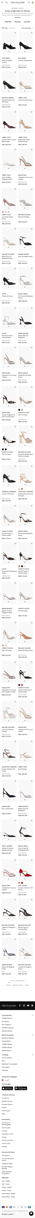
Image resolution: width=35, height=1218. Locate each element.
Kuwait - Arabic (6, 1190)
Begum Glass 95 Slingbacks (23, 809)
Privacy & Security (7, 1140)
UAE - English (6, 1181)
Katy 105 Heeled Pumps (25, 256)
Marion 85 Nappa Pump (25, 650)
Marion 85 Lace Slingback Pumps (7, 257)
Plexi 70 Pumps (23, 415)
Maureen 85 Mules (23, 217)
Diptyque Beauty (7, 1031)
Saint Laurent (7, 846)
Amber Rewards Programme (7, 1172)
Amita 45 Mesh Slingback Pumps (7, 178)
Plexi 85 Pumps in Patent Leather (7, 534)
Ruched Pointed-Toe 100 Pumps (8, 101)
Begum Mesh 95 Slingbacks (23, 336)
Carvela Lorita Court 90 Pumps (25, 888)
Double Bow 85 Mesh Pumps (24, 376)
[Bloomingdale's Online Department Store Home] (17, 2)
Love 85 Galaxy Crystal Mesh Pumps (9, 140)
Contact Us (5, 1098)
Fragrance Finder (7, 1163)
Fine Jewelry (6, 1067)
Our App (4, 1131)
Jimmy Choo (22, 98)
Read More (18, 17)
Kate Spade (6, 58)
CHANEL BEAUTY (7, 1018)
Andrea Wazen (23, 254)
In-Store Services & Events (8, 1159)
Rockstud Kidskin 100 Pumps (8, 770)
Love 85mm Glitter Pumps (7, 218)
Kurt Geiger (22, 885)
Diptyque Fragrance (8, 1038)
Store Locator (6, 1127)
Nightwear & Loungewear (9, 1064)
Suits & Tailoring (7, 1057)
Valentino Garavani (25, 491)
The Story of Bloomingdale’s (6, 1123)
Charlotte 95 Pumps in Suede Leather (25, 691)
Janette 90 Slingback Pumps (24, 968)
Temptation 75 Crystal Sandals (9, 888)
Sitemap (4, 1146)
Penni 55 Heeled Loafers (7, 61)
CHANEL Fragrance (8, 1028)
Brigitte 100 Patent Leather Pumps (24, 140)
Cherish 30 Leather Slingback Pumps (7, 849)
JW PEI (4, 294)
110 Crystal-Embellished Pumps (25, 534)
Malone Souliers (24, 214)
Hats (3, 1061)
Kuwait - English (7, 1187)
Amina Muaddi (23, 333)
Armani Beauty (6, 1041)
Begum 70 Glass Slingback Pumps (7, 611)
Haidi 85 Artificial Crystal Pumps (7, 336)
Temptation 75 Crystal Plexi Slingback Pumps (9, 691)
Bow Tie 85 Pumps (7, 808)
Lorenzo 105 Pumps (8, 494)
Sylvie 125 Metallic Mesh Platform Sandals (25, 455)
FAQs (3, 1114)
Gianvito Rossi (23, 412)
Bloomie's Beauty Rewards (7, 1167)
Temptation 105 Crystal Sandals (25, 178)
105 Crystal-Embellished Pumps (25, 297)
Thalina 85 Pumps (7, 296)
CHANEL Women (7, 1047)
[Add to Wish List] (15, 33)
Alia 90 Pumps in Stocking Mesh (23, 928)
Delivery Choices (7, 1101)
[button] (8, 51)
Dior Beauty (5, 1021)
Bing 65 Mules (22, 769)
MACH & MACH (23, 294)
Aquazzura (22, 175)
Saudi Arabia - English (8, 1193)
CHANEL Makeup (7, 1044)
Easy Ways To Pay (7, 1134)
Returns (4, 1107)
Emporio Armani (8, 98)
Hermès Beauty (6, 1050)
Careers (4, 1137)
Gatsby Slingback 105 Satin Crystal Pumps (8, 415)
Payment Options (7, 1104)
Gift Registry (6, 1155)
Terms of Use (6, 1143)
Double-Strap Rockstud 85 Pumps (25, 495)
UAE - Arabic (6, 1184)
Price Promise (6, 1110)
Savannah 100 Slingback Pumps (9, 572)
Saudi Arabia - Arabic (8, 1196)
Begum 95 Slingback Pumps (8, 968)
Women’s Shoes (18, 8)
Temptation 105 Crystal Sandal (25, 730)
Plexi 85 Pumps (23, 611)
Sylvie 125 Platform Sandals (8, 730)
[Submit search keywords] (6, 3)
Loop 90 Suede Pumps (25, 60)
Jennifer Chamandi (9, 491)
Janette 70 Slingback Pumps (8, 928)
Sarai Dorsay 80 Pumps (25, 100)
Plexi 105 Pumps (7, 650)
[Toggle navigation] (2, 3)
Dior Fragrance (6, 1024)
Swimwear (5, 1070)
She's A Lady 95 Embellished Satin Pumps (23, 849)
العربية (7, 1080)
